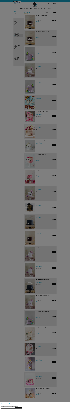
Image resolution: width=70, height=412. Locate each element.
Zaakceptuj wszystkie (19, 407)
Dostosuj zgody (12, 407)
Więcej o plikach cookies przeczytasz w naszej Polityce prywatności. (9, 406)
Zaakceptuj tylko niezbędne (5, 407)
